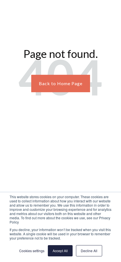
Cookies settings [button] (31, 250)
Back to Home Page (60, 83)
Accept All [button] (60, 250)
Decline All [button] (89, 250)
